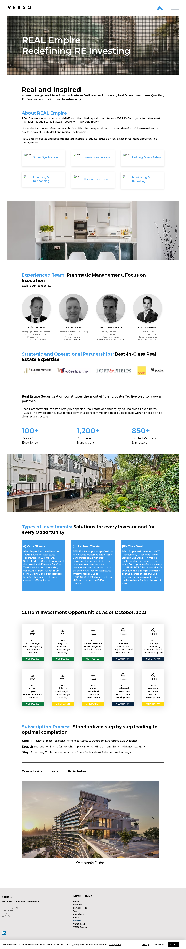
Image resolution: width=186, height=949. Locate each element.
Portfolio (77, 921)
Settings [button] (145, 944)
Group (76, 901)
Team (75, 911)
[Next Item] (153, 820)
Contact (76, 917)
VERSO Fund (79, 924)
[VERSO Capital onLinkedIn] (4, 933)
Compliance (78, 914)
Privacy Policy (115, 944)
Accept (173, 944)
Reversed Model (80, 908)
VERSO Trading (80, 927)
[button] (175, 8)
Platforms (77, 905)
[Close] (182, 944)
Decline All (159, 944)
